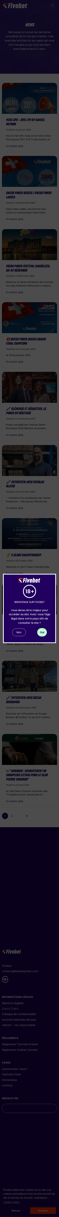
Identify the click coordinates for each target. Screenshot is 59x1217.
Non (18, 632)
